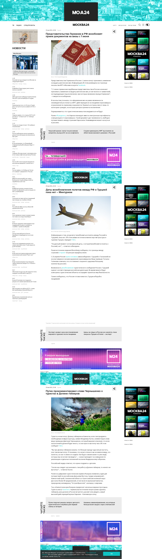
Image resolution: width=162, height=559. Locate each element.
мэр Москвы (15, 157)
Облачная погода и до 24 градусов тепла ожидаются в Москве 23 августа (24, 272)
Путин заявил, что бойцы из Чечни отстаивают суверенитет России (22, 171)
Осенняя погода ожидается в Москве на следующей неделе (24, 80)
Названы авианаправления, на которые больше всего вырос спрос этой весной (99, 504)
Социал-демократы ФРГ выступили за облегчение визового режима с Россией (99, 132)
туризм (53, 142)
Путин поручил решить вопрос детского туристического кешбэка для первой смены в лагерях (63, 505)
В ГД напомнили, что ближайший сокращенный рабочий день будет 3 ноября (23, 144)
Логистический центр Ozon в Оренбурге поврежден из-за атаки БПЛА (22, 235)
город (24, 83)
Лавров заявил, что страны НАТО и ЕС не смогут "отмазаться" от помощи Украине (23, 116)
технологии (22, 157)
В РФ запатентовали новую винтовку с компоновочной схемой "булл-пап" (24, 254)
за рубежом (24, 248)
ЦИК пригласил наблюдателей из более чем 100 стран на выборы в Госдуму (24, 97)
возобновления (68, 268)
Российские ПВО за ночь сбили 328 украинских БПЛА (22, 207)
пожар (22, 129)
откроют (62, 252)
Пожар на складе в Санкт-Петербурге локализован (23, 126)
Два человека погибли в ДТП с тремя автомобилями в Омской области (23, 289)
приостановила (72, 257)
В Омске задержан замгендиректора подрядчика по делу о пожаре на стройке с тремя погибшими (23, 225)
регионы (23, 92)
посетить (66, 489)
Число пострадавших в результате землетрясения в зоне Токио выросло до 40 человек (23, 245)
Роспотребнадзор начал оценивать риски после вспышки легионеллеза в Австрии (23, 135)
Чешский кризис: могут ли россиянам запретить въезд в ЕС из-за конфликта (63, 132)
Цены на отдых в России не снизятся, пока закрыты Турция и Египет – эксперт (100, 333)
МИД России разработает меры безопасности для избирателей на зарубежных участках (22, 180)
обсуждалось (61, 115)
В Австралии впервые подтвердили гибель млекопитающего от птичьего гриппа (23, 263)
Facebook (81, 85)
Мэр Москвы (17, 53)
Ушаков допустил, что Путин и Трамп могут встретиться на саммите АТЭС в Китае (23, 106)
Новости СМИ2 (44, 170)
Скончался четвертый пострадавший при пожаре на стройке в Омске (23, 199)
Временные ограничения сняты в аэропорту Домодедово (22, 297)
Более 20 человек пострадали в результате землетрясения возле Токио (24, 281)
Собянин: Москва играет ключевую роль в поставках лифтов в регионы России (24, 72)
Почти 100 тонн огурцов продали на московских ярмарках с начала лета (23, 162)
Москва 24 (81, 25)
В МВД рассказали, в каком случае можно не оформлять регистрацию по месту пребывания (23, 190)
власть (14, 174)
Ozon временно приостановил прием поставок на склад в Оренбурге (23, 216)
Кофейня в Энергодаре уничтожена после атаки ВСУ (23, 89)
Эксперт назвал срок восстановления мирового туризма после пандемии (63, 333)
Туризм (59, 30)
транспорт (15, 300)
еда (17, 165)
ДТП (22, 292)
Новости (18, 48)
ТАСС (74, 240)
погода (20, 83)
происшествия (16, 92)
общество (15, 83)
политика (14, 100)
